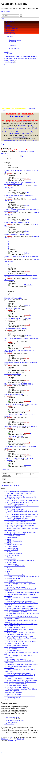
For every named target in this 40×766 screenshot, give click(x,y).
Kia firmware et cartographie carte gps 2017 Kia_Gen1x (20, 404)
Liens (2, 18)
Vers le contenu (5, 11)
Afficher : (5, 474)
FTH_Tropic (4, 739)
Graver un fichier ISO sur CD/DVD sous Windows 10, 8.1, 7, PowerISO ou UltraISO (20, 183)
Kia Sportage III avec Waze (12, 374)
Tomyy (26, 305)
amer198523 (28, 335)
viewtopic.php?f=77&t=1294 (26, 151)
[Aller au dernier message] (30, 179)
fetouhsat (9, 460)
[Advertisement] (20, 86)
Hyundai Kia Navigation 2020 (13, 298)
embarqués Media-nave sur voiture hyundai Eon (18, 458)
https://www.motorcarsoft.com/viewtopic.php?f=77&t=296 (20, 128)
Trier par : (20, 474)
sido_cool (27, 465)
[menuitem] (14, 40)
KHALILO (27, 285)
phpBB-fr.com (12, 740)
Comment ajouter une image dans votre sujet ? (18, 222)
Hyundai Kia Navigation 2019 (13, 308)
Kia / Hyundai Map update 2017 (14, 394)
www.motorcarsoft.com (25, 125)
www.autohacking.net (27, 122)
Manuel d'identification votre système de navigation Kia (20, 426)
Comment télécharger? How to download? (16, 234)
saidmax (26, 192)
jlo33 (25, 253)
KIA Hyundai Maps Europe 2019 (14, 436)
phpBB (12, 737)
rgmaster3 (9, 174)
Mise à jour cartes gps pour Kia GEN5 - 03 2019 (18, 384)
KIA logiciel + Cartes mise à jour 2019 (15, 328)
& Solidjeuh (20, 739)
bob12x (9, 300)
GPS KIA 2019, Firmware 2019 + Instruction (17, 318)
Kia (2, 144)
